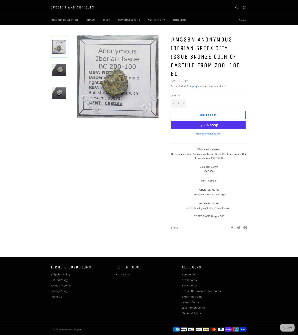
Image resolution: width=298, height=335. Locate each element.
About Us (56, 296)
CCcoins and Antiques (73, 7)
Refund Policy (59, 280)
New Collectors (129, 19)
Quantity (175, 95)
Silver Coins (189, 285)
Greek (106, 19)
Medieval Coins (191, 313)
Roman (90, 19)
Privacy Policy (59, 291)
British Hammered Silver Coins (201, 291)
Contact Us (123, 274)
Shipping (192, 86)
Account (243, 20)
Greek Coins (189, 280)
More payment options (208, 133)
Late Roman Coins (193, 307)
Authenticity (156, 19)
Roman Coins (190, 274)
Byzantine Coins (192, 296)
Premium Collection (64, 19)
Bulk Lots (179, 19)
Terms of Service (61, 285)
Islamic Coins (190, 302)
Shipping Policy (60, 274)
